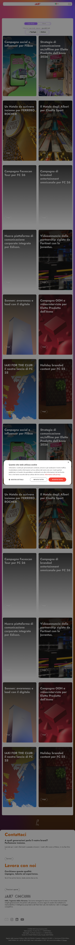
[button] (16, 480)
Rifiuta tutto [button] (39, 479)
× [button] (68, 462)
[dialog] (37, 472)
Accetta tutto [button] (57, 479)
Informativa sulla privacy (52, 474)
